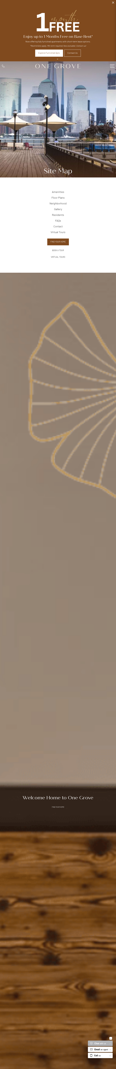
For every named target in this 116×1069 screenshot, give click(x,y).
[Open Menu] (112, 66)
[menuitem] (58, 192)
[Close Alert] (113, 3)
